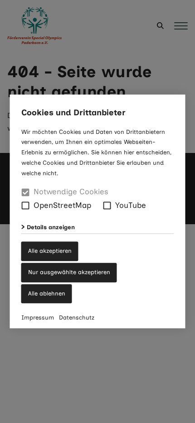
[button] (25, 206)
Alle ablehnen (46, 293)
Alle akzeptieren (50, 250)
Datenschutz (76, 318)
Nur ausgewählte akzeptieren (69, 272)
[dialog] (97, 211)
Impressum (37, 318)
